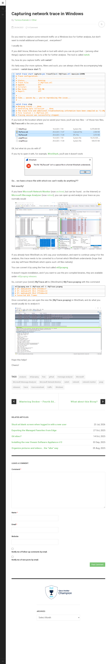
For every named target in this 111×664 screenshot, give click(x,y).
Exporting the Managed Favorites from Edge (34, 430)
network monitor (89, 382)
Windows (59, 387)
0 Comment (33, 28)
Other (34, 20)
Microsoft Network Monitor (36, 191)
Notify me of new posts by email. (25, 560)
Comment (16, 469)
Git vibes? (17, 436)
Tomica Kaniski (21, 20)
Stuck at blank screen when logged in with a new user (39, 424)
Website (15, 536)
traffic (50, 387)
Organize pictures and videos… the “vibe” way (35, 448)
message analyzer (65, 377)
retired (50, 195)
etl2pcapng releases (27, 276)
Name (15, 513)
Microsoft (80, 377)
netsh (66, 382)
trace (26, 387)
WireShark (53, 154)
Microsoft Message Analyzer (26, 195)
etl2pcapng (34, 377)
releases (16, 387)
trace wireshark (38, 387)
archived (60, 191)
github (51, 377)
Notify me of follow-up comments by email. (29, 552)
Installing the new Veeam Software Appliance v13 (37, 442)
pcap (101, 382)
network (76, 382)
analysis (22, 377)
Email (14, 524)
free (43, 377)
